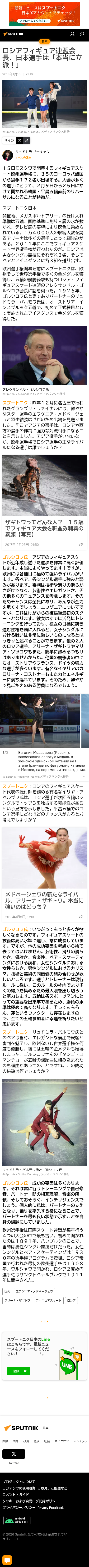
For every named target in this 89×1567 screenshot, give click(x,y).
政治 (26, 1441)
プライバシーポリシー (19, 1507)
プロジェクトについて (19, 1482)
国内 (7, 1291)
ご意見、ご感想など (52, 1488)
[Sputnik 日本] (14, 36)
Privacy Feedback (50, 1507)
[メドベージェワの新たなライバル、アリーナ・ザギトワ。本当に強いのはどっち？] (44, 858)
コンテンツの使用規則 (19, 1488)
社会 (47, 1441)
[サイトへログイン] (72, 34)
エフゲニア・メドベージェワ (34, 1291)
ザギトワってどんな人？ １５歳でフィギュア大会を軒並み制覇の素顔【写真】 (44, 528)
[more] (81, 544)
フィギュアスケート (48, 1300)
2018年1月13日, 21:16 (17, 74)
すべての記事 (23, 157)
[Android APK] (17, 1521)
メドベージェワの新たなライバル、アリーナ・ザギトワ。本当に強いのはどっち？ (44, 900)
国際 (5, 1441)
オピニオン (62, 1441)
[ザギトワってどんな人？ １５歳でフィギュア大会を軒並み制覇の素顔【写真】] (44, 485)
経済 (36, 1441)
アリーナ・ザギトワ (17, 1300)
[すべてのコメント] (7, 1560)
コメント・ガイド (15, 1495)
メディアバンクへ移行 (55, 132)
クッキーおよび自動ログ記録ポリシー (30, 1501)
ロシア (71, 1300)
